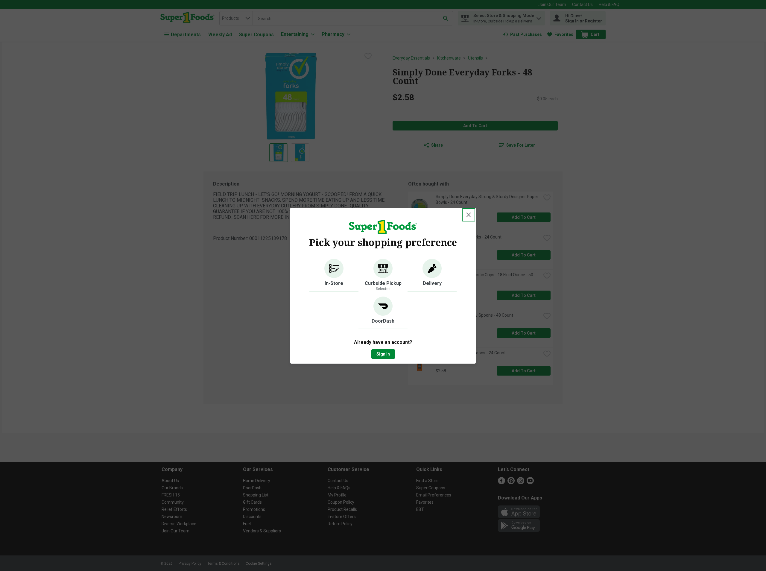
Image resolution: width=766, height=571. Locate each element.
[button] (333, 275)
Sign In (383, 354)
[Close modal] (468, 215)
